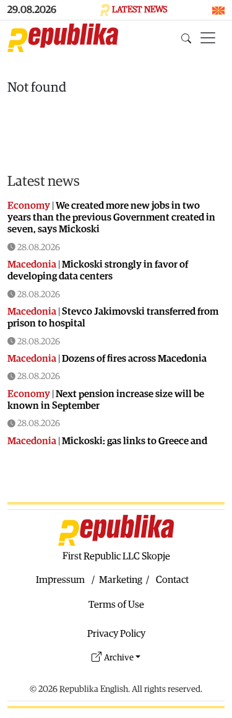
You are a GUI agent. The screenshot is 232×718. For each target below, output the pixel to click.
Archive (119, 657)
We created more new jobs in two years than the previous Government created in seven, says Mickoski (111, 217)
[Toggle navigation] (208, 38)
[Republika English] (62, 37)
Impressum (60, 580)
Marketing (120, 580)
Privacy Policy (116, 634)
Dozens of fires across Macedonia (134, 359)
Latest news (43, 181)
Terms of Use (116, 605)
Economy (28, 206)
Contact (172, 580)
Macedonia (31, 264)
